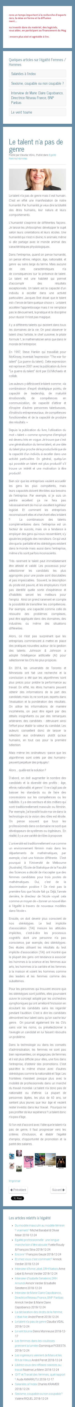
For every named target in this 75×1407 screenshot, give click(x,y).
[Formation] (19, 1168)
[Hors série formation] (61, 1162)
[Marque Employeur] (51, 1159)
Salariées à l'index (26, 1384)
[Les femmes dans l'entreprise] (19, 1153)
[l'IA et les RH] (11, 1156)
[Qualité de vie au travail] (40, 1159)
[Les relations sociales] (11, 1165)
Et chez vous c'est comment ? (33, 1259)
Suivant (57, 1189)
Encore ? (20, 1254)
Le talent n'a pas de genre (30, 1321)
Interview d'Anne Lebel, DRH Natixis (36, 1268)
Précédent (19, 1189)
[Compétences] (28, 1162)
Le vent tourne (23, 1331)
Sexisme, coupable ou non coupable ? (39, 1393)
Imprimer (14, 1181)
